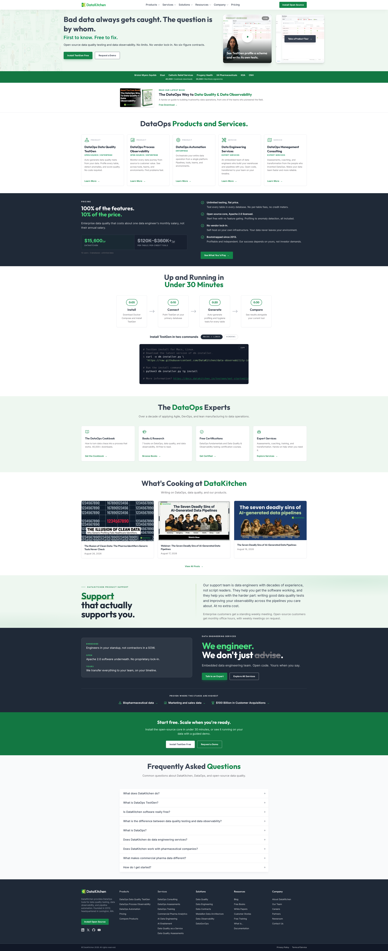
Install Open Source (293, 4)
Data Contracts (203, 909)
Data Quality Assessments (171, 933)
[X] (88, 929)
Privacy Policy (283, 947)
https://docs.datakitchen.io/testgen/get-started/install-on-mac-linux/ (225, 378)
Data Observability (205, 918)
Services (162, 891)
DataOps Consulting (167, 899)
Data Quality (202, 899)
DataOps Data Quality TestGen (134, 899)
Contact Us (277, 923)
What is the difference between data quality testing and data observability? (172, 821)
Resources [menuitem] (201, 4)
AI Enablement (165, 923)
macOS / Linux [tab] (211, 337)
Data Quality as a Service (170, 928)
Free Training (240, 918)
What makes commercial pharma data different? (154, 858)
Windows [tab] (231, 337)
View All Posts (194, 566)
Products (124, 891)
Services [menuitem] (167, 4)
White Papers (240, 909)
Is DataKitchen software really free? (146, 811)
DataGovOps (202, 923)
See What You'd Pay (216, 255)
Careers (276, 909)
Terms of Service (299, 947)
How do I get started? (137, 867)
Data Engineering (204, 904)
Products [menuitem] (151, 4)
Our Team (277, 904)
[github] (93, 929)
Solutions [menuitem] (184, 4)
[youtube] (99, 929)
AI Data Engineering (167, 918)
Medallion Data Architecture (210, 914)
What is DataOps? (135, 830)
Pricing (122, 914)
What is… (238, 923)
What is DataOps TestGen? (140, 802)
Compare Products (128, 918)
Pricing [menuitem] (235, 4)
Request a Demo (107, 55)
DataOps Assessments (169, 904)
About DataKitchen (281, 899)
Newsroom (277, 918)
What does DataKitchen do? (141, 793)
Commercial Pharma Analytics (172, 914)
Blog (236, 899)
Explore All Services (244, 676)
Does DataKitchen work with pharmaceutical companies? (160, 848)
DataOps (155, 123)
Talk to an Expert (215, 676)
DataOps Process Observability (135, 904)
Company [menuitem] (220, 4)
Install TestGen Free (78, 55)
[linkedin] (82, 929)
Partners (276, 914)
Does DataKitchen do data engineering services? (155, 839)
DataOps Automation (129, 909)
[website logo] (98, 891)
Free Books (239, 904)
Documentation (241, 928)
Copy (243, 348)
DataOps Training (166, 909)
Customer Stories (242, 914)
